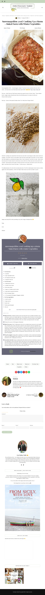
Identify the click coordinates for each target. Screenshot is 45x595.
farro (13, 364)
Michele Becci (24, 258)
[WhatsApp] (29, 372)
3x (34, 267)
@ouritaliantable (33, 351)
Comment (4, 414)
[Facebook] (18, 372)
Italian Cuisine (19, 364)
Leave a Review (38, 28)
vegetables (20, 367)
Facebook (5, 1)
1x (30, 267)
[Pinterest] (24, 372)
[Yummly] (26, 372)
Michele (19, 18)
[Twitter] (21, 372)
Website (31, 425)
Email (17, 425)
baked (8, 364)
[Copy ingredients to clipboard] (14, 267)
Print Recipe (22, 28)
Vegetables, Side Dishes (10, 15)
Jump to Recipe (7, 28)
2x (32, 267)
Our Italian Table (35, 364)
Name (3, 425)
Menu (42, 7)
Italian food (27, 364)
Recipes (3, 15)
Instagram (2, 1)
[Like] (16, 372)
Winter (26, 367)
